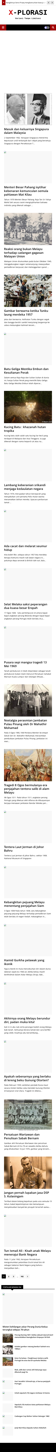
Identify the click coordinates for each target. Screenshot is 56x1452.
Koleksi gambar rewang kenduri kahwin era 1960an (32, 1347)
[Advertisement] (28, 61)
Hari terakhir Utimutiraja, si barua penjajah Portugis (32, 1382)
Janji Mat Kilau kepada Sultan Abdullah (30, 1428)
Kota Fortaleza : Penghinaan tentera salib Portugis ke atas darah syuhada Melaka (31, 1359)
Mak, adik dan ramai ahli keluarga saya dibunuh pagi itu (30, 1371)
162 (22, 1276)
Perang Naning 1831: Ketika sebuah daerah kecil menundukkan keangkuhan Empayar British (34, 1336)
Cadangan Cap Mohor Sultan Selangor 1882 (32, 1416)
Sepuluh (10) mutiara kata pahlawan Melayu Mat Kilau (32, 1405)
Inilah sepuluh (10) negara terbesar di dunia (32, 1393)
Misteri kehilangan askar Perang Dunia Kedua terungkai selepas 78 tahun (25, 1328)
